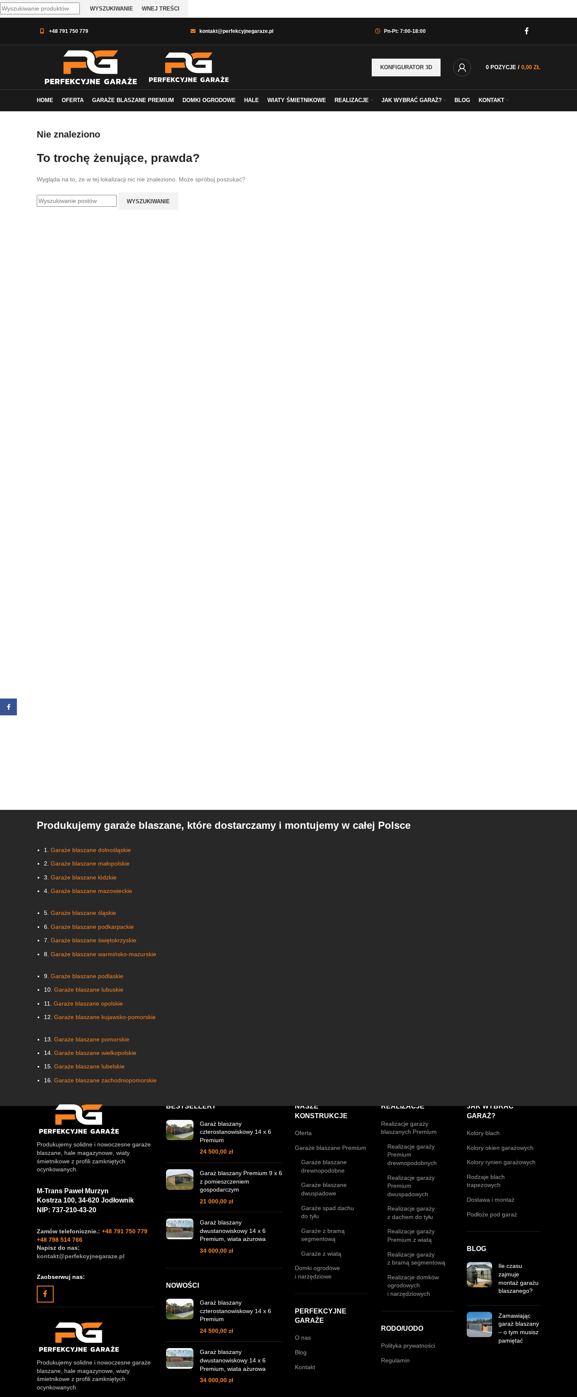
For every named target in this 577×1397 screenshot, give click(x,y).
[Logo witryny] (92, 66)
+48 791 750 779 (68, 31)
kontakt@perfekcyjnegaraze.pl (236, 31)
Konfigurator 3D (406, 67)
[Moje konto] (462, 67)
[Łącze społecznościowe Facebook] (527, 31)
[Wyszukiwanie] (540, 31)
